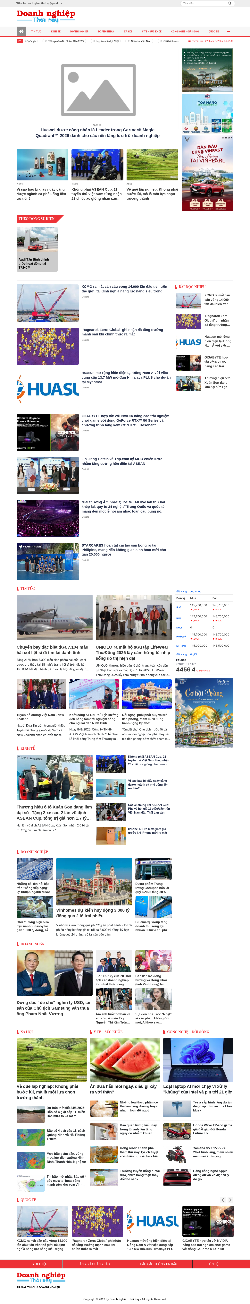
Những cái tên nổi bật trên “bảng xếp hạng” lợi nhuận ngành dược (33, 885)
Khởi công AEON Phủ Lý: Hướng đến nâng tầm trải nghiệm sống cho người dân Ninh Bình (94, 716)
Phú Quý (181, 633)
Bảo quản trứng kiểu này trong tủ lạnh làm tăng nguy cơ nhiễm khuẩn (138, 1126)
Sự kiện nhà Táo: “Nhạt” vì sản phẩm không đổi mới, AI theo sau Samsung (153, 1015)
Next (230, 1197)
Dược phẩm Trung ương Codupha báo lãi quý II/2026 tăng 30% (152, 885)
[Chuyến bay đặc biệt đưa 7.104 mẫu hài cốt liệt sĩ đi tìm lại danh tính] (55, 614)
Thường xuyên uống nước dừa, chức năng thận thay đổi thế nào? (140, 1172)
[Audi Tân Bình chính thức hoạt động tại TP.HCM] (37, 236)
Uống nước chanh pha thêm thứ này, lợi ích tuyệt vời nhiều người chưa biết (139, 1149)
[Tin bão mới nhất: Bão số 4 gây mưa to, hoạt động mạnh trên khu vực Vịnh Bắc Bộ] (31, 1180)
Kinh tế (20, 184)
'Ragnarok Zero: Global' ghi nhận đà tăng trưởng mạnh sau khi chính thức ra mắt (96, 1242)
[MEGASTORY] (208, 66)
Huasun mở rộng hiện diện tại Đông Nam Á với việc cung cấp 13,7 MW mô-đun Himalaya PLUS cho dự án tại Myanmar (126, 374)
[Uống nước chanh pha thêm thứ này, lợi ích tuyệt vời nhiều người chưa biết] (104, 1151)
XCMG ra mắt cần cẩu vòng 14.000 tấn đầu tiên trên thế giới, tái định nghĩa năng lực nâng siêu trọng (42, 1242)
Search (230, 3)
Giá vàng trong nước (188, 588)
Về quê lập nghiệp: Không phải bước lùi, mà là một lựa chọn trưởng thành (152, 194)
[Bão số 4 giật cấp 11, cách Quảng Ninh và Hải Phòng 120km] (31, 1134)
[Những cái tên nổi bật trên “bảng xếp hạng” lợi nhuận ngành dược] (35, 866)
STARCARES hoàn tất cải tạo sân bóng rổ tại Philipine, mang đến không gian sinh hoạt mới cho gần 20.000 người (124, 546)
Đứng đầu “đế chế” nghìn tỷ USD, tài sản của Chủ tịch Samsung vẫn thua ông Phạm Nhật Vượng (53, 1005)
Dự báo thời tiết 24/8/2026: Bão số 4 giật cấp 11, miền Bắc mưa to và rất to (66, 1109)
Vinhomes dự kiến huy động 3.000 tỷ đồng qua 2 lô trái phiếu (92, 910)
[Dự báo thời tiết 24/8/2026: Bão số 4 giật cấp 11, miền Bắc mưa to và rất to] (31, 1111)
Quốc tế (97, 125)
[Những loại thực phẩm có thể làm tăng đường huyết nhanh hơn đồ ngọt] (104, 1105)
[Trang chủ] (21, 31)
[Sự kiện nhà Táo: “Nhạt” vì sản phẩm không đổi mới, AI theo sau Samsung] (153, 996)
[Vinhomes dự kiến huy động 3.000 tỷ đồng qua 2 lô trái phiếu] (94, 878)
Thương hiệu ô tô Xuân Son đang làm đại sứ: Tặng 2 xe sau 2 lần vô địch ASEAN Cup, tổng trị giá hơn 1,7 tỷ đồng (54, 809)
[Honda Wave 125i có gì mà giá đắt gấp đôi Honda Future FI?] (177, 1128)
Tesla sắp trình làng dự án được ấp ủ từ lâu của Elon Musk (212, 1103)
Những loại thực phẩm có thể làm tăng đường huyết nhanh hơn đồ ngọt (139, 1103)
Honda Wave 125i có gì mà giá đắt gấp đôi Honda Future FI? (212, 1126)
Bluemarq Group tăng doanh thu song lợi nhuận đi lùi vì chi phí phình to (151, 923)
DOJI (179, 624)
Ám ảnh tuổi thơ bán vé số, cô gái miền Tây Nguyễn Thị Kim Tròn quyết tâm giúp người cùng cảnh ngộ (113, 1015)
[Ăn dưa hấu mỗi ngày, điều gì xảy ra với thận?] (125, 1057)
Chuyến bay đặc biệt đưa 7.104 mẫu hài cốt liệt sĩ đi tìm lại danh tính (52, 647)
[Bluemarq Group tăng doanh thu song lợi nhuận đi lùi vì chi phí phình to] (153, 904)
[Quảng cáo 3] (204, 710)
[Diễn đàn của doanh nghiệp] (46, 17)
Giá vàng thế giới (186, 651)
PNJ (178, 615)
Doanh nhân (33, 941)
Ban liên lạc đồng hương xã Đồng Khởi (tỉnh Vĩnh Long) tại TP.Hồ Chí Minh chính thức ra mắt (151, 977)
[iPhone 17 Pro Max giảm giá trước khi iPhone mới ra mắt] (111, 833)
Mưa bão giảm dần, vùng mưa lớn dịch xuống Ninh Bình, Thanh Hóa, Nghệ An (66, 1155)
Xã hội (129, 184)
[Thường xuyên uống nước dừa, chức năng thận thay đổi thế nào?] (104, 1174)
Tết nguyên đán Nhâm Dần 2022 (51, 41)
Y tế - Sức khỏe (108, 1028)
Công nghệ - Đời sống (188, 1028)
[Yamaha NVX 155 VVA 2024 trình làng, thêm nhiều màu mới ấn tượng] (177, 1151)
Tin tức (28, 585)
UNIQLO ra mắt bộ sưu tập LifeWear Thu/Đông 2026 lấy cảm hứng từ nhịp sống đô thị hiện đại (133, 650)
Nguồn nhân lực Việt (92, 41)
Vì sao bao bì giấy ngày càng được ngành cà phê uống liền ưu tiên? (41, 194)
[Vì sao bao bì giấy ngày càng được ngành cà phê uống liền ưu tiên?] (42, 164)
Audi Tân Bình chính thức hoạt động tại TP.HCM (34, 260)
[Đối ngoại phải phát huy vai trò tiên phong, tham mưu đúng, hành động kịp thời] (147, 691)
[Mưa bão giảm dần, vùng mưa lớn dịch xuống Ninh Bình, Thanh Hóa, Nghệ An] (31, 1157)
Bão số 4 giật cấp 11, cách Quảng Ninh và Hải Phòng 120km (66, 1131)
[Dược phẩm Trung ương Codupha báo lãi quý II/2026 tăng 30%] (153, 866)
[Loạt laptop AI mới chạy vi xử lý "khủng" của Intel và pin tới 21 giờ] (198, 1057)
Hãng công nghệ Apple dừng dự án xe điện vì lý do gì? (211, 1172)
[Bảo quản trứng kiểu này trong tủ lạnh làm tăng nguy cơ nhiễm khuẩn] (104, 1128)
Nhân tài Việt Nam (126, 41)
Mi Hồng (181, 642)
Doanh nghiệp (34, 848)
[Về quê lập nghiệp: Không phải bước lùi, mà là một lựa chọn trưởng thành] (152, 164)
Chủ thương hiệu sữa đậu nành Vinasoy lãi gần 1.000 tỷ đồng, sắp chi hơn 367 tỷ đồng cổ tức (34, 923)
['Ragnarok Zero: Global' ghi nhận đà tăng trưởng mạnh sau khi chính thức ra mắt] (48, 343)
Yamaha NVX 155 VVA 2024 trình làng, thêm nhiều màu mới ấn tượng (213, 1149)
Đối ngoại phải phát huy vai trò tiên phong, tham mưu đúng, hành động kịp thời (144, 716)
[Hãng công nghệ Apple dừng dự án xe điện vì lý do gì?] (177, 1174)
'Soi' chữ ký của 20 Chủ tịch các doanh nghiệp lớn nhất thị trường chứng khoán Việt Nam (113, 977)
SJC (178, 604)
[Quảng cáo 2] (208, 108)
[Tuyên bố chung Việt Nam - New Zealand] (41, 691)
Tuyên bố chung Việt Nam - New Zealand (40, 714)
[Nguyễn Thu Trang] (208, 170)
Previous (223, 1197)
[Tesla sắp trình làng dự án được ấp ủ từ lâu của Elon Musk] (177, 1105)
